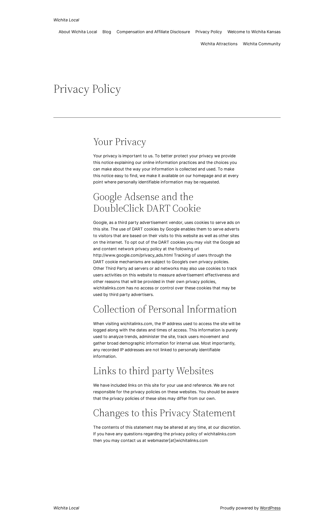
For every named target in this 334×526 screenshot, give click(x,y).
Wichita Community (262, 43)
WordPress (270, 508)
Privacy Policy (208, 31)
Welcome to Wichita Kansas (254, 31)
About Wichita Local (78, 31)
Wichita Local (66, 20)
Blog (106, 31)
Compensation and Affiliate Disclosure (153, 31)
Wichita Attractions (219, 43)
